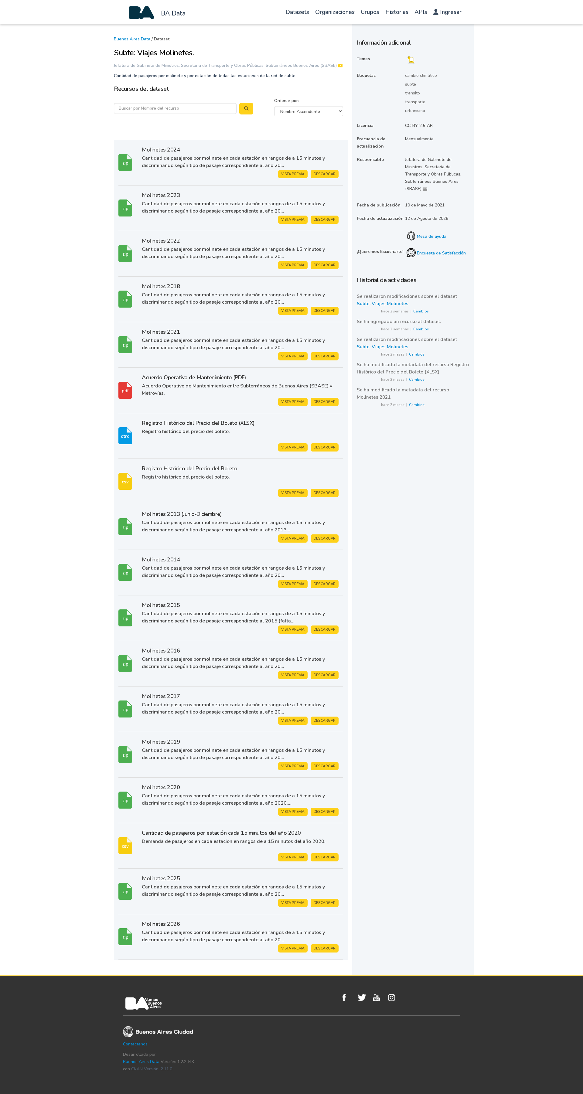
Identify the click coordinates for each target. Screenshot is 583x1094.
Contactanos (135, 1044)
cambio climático (421, 75)
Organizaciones (335, 12)
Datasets (297, 12)
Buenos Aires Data (132, 39)
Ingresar (450, 12)
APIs (420, 12)
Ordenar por (286, 101)
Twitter (364, 997)
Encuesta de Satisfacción (441, 253)
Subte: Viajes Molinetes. (383, 304)
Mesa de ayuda (431, 236)
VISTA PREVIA (292, 174)
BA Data (173, 13)
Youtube (379, 997)
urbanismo (415, 111)
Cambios (421, 311)
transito (412, 93)
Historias (396, 12)
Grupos (370, 12)
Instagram (394, 997)
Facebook (349, 997)
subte (410, 84)
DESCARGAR (325, 174)
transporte (415, 102)
